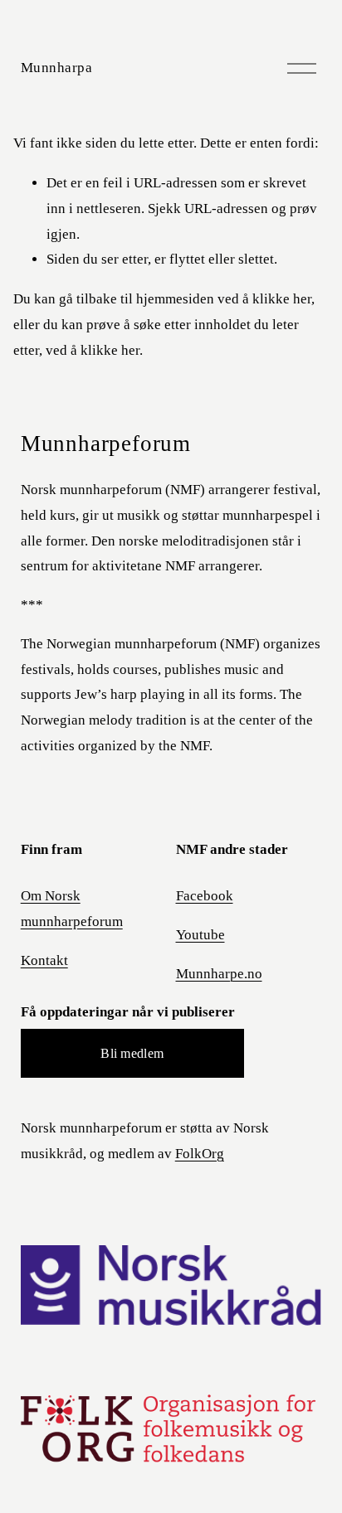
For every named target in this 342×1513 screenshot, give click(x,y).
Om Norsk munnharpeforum (72, 908)
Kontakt (44, 960)
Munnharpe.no (219, 974)
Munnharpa (57, 67)
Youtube (200, 935)
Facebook (204, 896)
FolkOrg (199, 1153)
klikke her (281, 299)
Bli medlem (132, 1053)
